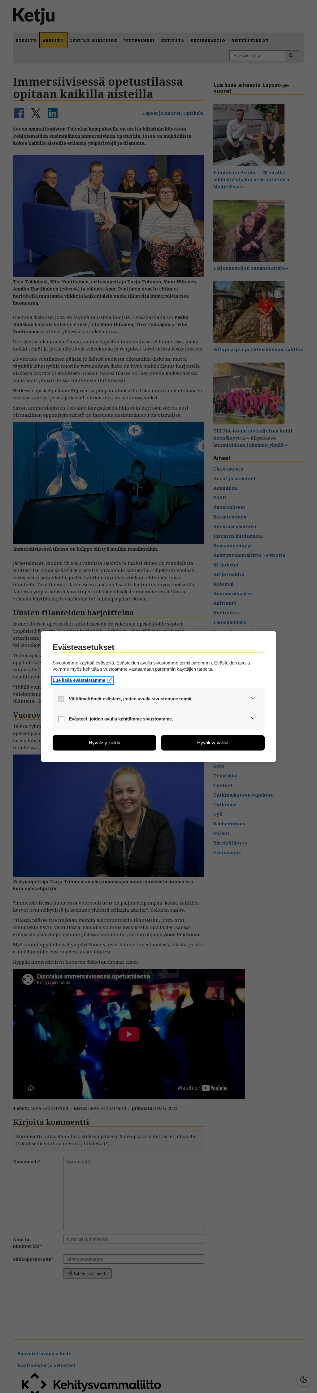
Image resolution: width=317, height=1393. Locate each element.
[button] (253, 699)
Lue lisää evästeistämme (79, 680)
